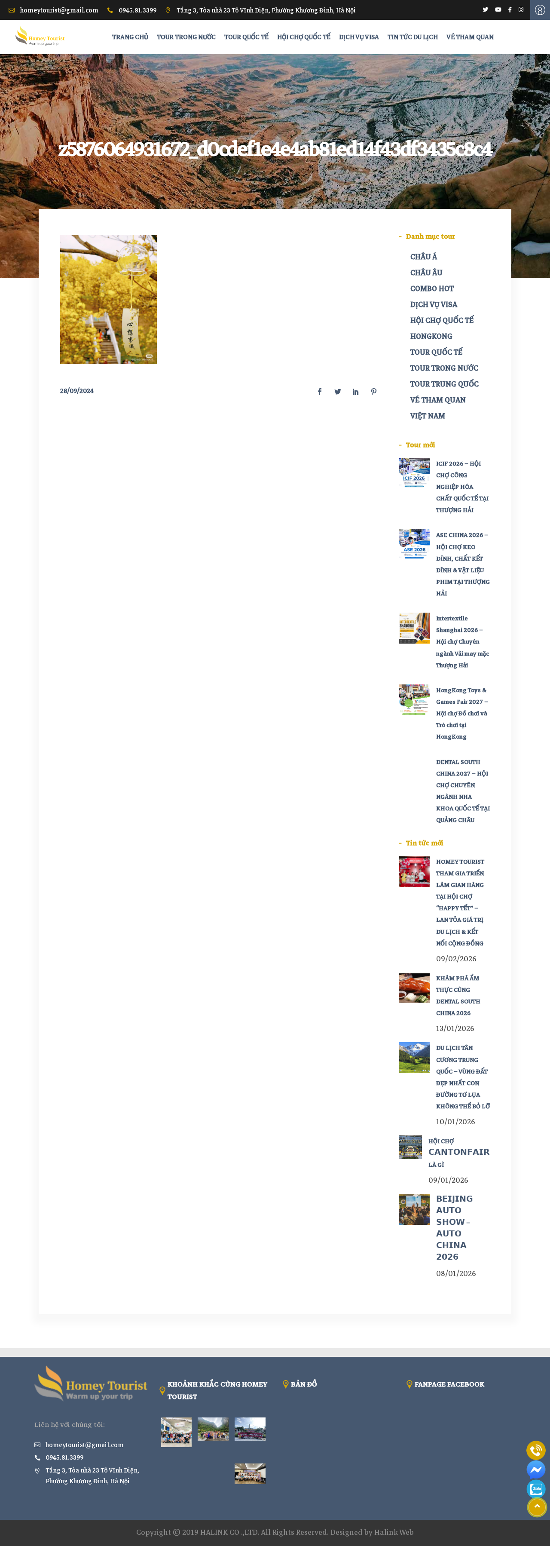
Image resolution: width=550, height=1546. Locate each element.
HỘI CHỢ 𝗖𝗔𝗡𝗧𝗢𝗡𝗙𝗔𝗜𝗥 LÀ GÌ (459, 1152)
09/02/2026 (456, 959)
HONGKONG (431, 336)
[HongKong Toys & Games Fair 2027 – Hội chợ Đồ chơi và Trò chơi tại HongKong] (414, 699)
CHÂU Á (423, 257)
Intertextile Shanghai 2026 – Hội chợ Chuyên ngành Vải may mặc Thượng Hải (462, 641)
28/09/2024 (77, 391)
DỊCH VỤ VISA (433, 304)
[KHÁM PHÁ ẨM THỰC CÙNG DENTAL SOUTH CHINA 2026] (414, 987)
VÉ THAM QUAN (438, 400)
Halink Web (394, 1532)
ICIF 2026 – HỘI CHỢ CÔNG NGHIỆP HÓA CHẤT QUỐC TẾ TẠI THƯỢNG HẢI (462, 487)
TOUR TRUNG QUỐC (444, 384)
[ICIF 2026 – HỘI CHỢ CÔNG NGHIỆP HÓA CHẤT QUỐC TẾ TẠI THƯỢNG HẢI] (414, 473)
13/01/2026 (455, 1028)
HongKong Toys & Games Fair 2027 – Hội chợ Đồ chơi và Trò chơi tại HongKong (462, 713)
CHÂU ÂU (426, 273)
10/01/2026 (455, 1122)
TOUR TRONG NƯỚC (444, 368)
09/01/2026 (448, 1180)
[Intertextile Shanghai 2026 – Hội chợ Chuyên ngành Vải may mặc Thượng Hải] (414, 628)
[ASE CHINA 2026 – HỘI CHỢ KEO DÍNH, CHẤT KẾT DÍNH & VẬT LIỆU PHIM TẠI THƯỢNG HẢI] (414, 544)
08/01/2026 (456, 1273)
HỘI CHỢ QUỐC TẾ (442, 320)
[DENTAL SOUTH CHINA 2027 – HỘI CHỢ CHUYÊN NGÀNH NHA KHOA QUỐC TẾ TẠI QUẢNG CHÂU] (414, 771)
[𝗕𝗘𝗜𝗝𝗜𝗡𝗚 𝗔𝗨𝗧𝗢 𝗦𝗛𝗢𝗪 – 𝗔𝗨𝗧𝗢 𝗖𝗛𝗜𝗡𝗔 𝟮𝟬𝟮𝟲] (414, 1209)
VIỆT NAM (427, 416)
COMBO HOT (432, 288)
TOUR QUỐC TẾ (436, 352)
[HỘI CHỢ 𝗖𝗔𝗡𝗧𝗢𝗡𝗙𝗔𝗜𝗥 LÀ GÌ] (410, 1147)
